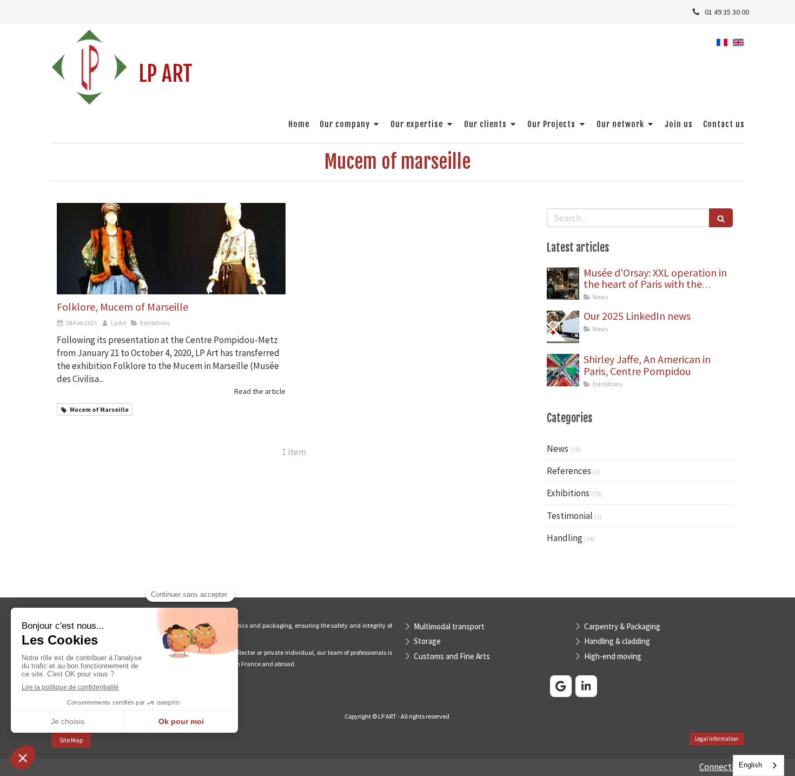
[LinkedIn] (586, 686)
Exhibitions (568, 493)
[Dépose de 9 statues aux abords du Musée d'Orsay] (563, 283)
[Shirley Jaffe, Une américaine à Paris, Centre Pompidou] (563, 370)
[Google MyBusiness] (561, 686)
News (557, 449)
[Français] (722, 46)
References (569, 471)
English (750, 765)
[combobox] (758, 765)
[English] (738, 46)
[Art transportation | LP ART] (89, 67)
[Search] (721, 217)
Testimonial (570, 516)
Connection (721, 767)
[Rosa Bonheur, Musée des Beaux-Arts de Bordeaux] (563, 327)
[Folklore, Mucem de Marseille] (171, 248)
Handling (564, 538)
